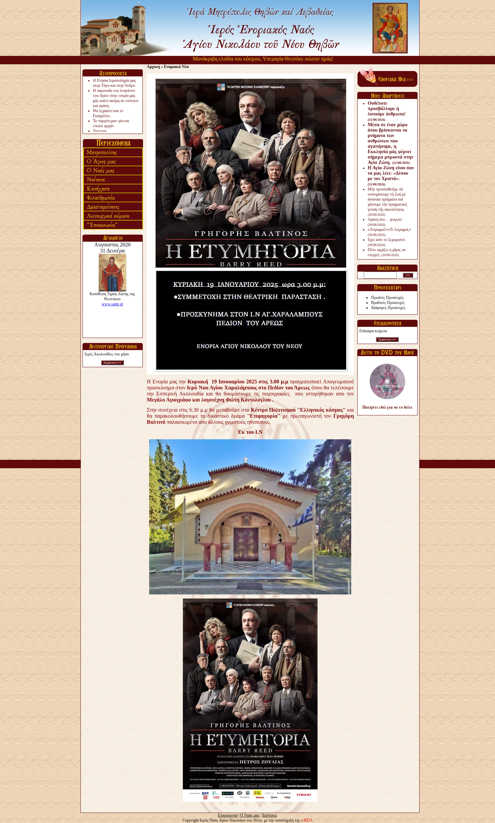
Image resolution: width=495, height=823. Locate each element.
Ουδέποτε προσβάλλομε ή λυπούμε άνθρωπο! (387, 111)
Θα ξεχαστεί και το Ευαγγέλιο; (108, 113)
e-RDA (307, 820)
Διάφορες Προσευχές (388, 307)
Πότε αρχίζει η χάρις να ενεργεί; (386, 252)
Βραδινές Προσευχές (388, 302)
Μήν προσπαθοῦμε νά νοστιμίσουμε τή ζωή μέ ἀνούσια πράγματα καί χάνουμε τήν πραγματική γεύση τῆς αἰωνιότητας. (387, 201)
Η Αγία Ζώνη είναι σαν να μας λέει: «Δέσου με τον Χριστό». (391, 175)
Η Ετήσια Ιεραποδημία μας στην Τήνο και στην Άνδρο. (114, 83)
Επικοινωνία (227, 815)
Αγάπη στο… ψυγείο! (385, 222)
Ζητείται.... (101, 131)
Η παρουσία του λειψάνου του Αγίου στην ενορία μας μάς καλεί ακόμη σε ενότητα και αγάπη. (115, 98)
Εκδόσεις (269, 815)
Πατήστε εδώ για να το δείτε (387, 407)
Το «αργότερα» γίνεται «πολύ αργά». (111, 123)
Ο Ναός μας (250, 815)
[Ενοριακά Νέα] (387, 85)
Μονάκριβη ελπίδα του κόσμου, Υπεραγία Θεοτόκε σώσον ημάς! (246, 59)
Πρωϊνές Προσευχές (387, 297)
